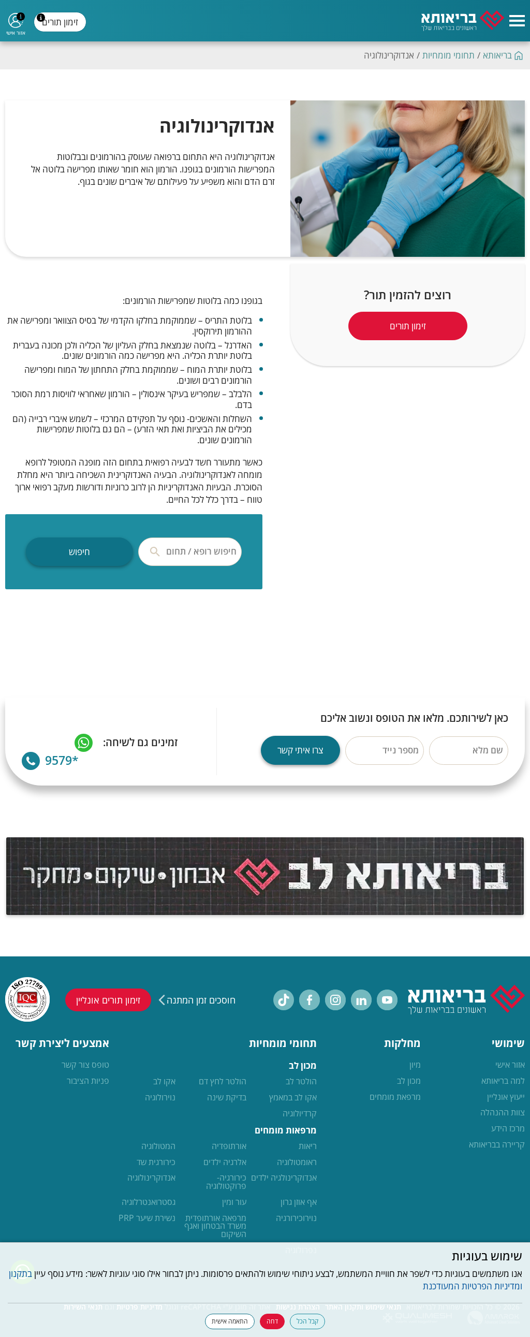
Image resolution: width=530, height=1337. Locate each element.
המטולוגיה (158, 1146)
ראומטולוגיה (297, 1162)
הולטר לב (301, 1082)
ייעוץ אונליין (506, 1097)
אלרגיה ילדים (224, 1162)
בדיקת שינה (226, 1098)
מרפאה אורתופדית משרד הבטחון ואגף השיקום (215, 1226)
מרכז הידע (508, 1129)
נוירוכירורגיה (296, 1218)
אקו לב (164, 1082)
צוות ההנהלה (502, 1113)
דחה (272, 1321)
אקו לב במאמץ (293, 1098)
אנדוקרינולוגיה (151, 1178)
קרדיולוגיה (300, 1114)
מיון (415, 1065)
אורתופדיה (229, 1146)
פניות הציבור (88, 1081)
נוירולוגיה (160, 1098)
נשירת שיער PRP (147, 1218)
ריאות (308, 1146)
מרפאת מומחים (395, 1097)
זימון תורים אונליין (108, 1000)
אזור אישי (510, 1065)
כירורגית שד (156, 1162)
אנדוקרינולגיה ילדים (284, 1178)
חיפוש (79, 552)
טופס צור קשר (85, 1065)
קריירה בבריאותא (497, 1145)
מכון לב (409, 1081)
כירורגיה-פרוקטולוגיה (226, 1182)
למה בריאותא (503, 1081)
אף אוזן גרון (299, 1202)
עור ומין (234, 1202)
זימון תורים (61, 24)
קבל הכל (307, 1321)
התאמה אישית (230, 1321)
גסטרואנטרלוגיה (148, 1202)
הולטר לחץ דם (222, 1082)
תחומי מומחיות (448, 55)
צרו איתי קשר (300, 750)
